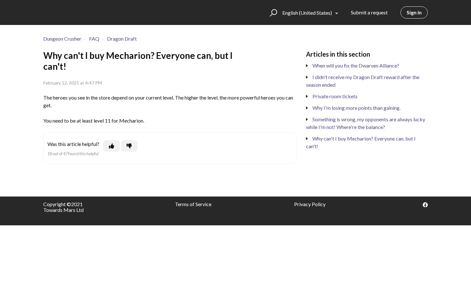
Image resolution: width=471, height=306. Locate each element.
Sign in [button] (414, 12)
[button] (272, 12)
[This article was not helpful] (129, 146)
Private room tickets (335, 96)
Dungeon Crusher (62, 39)
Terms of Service (193, 204)
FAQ (94, 39)
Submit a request (369, 12)
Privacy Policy (310, 204)
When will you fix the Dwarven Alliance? (355, 65)
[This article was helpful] (111, 146)
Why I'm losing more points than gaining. (356, 108)
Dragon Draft (122, 39)
